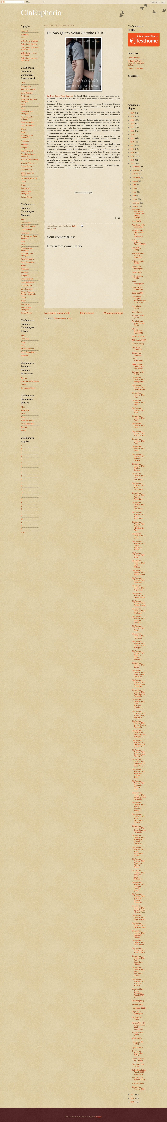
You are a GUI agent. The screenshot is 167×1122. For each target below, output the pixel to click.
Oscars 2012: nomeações (137, 288)
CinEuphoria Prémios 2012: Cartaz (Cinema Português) (139, 796)
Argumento (25, 141)
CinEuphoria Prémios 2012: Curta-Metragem (138, 564)
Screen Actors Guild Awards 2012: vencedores (138, 234)
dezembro (137, 167)
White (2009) (137, 1038)
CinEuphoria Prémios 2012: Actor (138, 403)
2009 (133, 1102)
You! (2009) (136, 221)
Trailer (23, 185)
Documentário (26, 86)
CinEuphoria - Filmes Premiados (29, 54)
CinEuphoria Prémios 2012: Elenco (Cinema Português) (139, 724)
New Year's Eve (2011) (138, 1065)
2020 (133, 135)
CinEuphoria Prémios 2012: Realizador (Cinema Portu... (138, 773)
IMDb (23, 37)
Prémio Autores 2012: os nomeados (138, 255)
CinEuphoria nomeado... (137, 354)
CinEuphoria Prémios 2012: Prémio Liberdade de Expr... (138, 526)
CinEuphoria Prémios (29, 44)
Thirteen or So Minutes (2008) (138, 1079)
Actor (23, 105)
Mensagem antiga (113, 313)
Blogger (98, 1117)
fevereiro (136, 203)
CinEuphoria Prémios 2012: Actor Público (138, 943)
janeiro (135, 206)
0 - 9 (22, 533)
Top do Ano (25, 188)
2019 (133, 138)
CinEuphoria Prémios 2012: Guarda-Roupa (138, 596)
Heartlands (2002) (138, 1008)
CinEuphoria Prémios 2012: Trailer (138, 555)
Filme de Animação (28, 89)
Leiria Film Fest (134, 58)
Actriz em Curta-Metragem (27, 118)
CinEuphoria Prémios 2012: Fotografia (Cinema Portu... (138, 785)
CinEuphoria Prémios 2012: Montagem (138, 611)
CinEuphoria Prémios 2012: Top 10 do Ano (138, 433)
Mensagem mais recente (57, 313)
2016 (133, 149)
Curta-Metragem (27, 93)
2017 (133, 146)
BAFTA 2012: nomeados (137, 348)
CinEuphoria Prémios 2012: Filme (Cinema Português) (138, 674)
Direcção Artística (27, 163)
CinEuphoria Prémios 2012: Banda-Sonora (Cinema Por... (138, 909)
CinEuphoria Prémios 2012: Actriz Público (138, 950)
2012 (133, 164)
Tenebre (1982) (137, 1004)
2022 (133, 127)
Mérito (23, 385)
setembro (136, 177)
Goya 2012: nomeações (137, 1013)
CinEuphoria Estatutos (29, 41)
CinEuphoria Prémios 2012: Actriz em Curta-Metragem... (138, 875)
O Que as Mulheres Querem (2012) (138, 242)
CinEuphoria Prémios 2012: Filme (138, 395)
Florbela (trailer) (138, 344)
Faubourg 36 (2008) (136, 1018)
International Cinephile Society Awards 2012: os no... (139, 300)
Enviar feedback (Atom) (63, 318)
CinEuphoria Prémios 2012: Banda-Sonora (138, 573)
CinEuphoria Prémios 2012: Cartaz (138, 665)
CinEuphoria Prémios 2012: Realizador (138, 580)
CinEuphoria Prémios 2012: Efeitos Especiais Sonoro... (138, 545)
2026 (133, 113)
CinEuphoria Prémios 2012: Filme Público (138, 918)
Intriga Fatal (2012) (136, 307)
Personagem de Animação (27, 137)
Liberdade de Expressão (30, 381)
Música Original (27, 151)
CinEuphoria (41, 12)
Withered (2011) (138, 1001)
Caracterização (26, 170)
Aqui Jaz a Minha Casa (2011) (138, 226)
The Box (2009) (138, 1083)
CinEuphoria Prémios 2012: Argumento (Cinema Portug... (138, 863)
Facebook (24, 31)
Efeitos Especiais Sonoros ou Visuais (28, 293)
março (135, 199)
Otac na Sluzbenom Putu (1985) (137, 331)
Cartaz (23, 182)
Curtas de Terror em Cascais (138, 1060)
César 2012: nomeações (137, 268)
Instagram (24, 34)
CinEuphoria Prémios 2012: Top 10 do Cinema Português (138, 898)
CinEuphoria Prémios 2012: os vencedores (138, 387)
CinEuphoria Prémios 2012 (138, 1088)
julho (135, 185)
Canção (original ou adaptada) (28, 155)
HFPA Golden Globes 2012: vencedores (138, 366)
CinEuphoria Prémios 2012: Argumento (138, 588)
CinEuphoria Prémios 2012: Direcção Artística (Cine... (138, 887)
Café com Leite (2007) (138, 373)
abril (134, 196)
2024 (133, 120)
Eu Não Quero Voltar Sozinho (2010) (138, 323)
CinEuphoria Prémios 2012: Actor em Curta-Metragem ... (139, 734)
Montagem (25, 144)
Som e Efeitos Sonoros (29, 160)
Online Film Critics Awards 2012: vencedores (139, 1072)
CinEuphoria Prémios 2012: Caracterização (138, 603)
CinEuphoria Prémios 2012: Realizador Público (138, 934)
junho (135, 188)
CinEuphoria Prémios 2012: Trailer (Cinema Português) (138, 829)
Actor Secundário (27, 122)
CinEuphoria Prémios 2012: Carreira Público (139, 925)
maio (135, 192)
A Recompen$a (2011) (138, 262)
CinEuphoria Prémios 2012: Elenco (138, 536)
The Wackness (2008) (137, 1034)
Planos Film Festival (135, 68)
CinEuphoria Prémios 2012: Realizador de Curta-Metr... (138, 763)
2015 (133, 153)
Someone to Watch (28, 388)
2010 (133, 1098)
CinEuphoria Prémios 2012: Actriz (138, 441)
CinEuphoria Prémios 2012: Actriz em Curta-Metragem (138, 655)
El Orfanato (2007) (139, 340)
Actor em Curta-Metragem (27, 112)
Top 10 (23, 430)
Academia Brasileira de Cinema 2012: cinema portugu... (138, 213)
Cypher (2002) (137, 1048)
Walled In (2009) (138, 336)
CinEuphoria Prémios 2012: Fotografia (138, 636)
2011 (133, 1095)
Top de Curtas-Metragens (26, 193)
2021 (133, 131)
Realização (25, 96)
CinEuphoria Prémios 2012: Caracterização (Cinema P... (138, 753)
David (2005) (137, 272)
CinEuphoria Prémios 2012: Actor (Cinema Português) (138, 693)
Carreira (24, 378)
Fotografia (24, 148)
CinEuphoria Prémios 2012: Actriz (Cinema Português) (138, 683)
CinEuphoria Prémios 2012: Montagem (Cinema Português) (138, 840)
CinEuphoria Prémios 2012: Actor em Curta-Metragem (139, 644)
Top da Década (26, 197)
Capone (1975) (137, 293)
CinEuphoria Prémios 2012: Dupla (138, 628)
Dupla (23, 132)
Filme (23, 83)
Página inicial (87, 313)
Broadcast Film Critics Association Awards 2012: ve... (138, 993)
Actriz (23, 108)
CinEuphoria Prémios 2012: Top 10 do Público (138, 982)
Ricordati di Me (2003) (137, 1043)
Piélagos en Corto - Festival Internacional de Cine (136, 63)
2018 (133, 142)
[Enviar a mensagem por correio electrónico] (82, 226)
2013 (133, 160)
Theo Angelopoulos (138, 283)
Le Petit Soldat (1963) (137, 277)
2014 (133, 156)
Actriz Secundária (27, 125)
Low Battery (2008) (136, 249)
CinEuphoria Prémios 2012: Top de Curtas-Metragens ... (138, 714)
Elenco (23, 129)
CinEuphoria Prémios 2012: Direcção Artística (138, 619)
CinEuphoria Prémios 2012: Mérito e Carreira (138, 457)
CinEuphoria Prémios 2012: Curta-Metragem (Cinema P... (138, 704)
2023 (133, 124)
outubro (136, 174)
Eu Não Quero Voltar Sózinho (60, 96)
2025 (133, 116)
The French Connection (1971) (137, 1053)
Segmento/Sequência (29, 178)
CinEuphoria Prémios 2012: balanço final (138, 380)
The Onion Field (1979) (138, 316)
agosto (135, 181)
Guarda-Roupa (26, 166)
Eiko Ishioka (136, 312)
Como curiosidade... (138, 360)
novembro (137, 170)
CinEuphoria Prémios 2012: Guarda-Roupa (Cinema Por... (138, 743)
